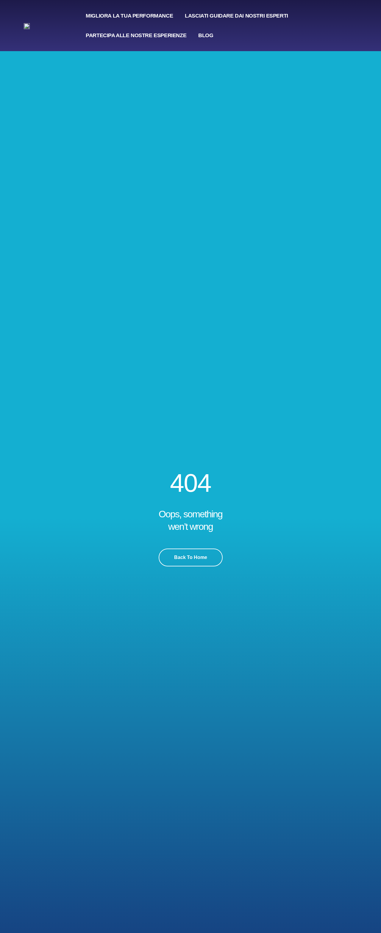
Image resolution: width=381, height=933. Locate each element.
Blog (205, 35)
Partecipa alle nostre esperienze (136, 35)
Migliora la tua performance (129, 16)
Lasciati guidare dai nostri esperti (236, 16)
